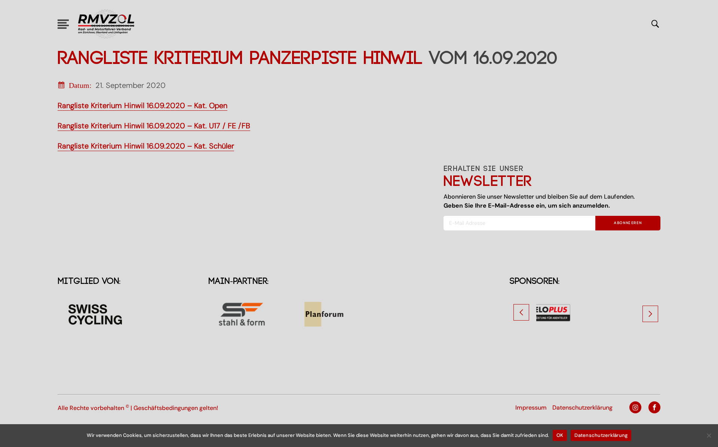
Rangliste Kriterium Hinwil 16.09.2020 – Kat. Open (142, 105)
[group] (585, 314)
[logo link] (106, 24)
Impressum (531, 407)
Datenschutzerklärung (582, 407)
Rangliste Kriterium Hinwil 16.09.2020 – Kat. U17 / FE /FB (154, 126)
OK (560, 435)
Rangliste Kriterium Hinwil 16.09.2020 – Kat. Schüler (146, 146)
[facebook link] (651, 408)
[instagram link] (632, 408)
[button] (521, 312)
